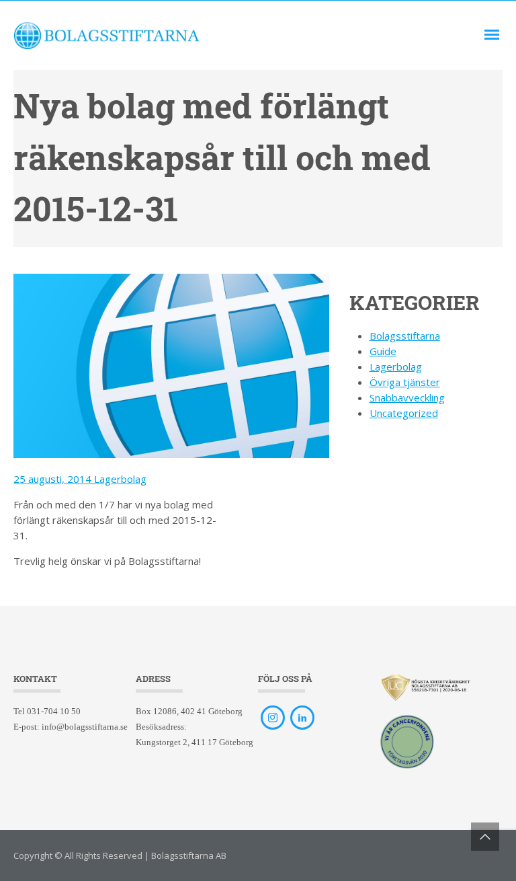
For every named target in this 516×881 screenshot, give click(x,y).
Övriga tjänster (405, 382)
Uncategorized (404, 413)
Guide (383, 351)
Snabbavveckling (407, 397)
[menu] (491, 35)
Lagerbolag (120, 479)
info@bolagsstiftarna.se (85, 727)
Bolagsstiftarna (405, 335)
